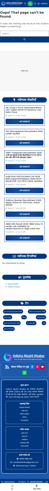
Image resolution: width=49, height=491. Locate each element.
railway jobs (31, 323)
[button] (35, 3)
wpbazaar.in (9, 481)
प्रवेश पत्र (24, 411)
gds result (7, 317)
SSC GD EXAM (9, 329)
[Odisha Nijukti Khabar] (12, 3)
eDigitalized (36, 481)
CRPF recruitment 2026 (37, 311)
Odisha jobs (41, 317)
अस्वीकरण (25, 440)
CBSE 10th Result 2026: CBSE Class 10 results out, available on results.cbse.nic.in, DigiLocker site (24, 226)
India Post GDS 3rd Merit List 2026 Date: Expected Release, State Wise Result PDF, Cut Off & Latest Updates (24, 178)
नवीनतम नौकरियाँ (24, 407)
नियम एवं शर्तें (24, 446)
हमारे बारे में (24, 433)
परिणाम (24, 417)
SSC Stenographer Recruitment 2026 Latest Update (24, 132)
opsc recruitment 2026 (12, 323)
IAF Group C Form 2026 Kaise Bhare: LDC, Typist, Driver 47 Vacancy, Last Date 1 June (24, 109)
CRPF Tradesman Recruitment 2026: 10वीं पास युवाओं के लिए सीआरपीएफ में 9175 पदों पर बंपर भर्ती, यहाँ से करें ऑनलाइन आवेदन (24, 155)
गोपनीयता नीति (24, 443)
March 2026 (14, 287)
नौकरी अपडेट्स (24, 414)
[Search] (24, 40)
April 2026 (13, 284)
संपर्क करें (24, 436)
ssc (44, 323)
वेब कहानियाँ (24, 420)
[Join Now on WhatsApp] (30, 3)
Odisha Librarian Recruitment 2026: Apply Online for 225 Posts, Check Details (23, 202)
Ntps (24, 317)
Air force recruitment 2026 (13, 311)
